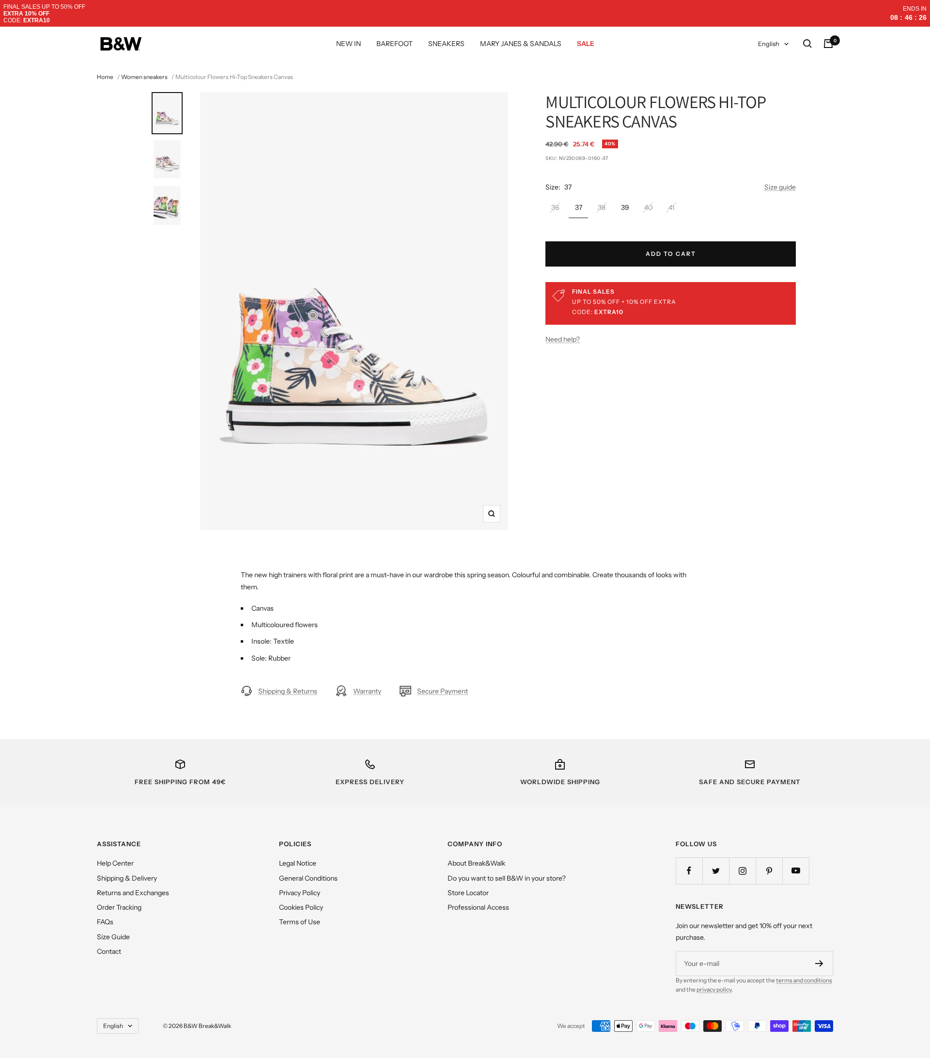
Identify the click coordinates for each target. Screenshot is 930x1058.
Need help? (562, 339)
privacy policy (714, 989)
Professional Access (478, 907)
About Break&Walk (476, 863)
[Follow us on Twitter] (715, 870)
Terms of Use (299, 921)
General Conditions (308, 878)
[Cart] (828, 43)
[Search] (807, 43)
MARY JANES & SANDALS (520, 43)
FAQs (105, 921)
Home (105, 76)
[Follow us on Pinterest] (769, 870)
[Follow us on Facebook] (689, 870)
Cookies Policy (301, 907)
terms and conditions (804, 980)
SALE (585, 43)
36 (555, 207)
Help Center (115, 863)
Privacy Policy (299, 892)
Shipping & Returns (287, 691)
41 (671, 207)
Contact (109, 951)
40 (648, 207)
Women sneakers (144, 76)
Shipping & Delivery (127, 878)
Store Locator (468, 892)
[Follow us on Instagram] (742, 870)
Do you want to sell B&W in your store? (507, 878)
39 (625, 207)
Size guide (780, 187)
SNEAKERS (446, 43)
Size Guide (113, 936)
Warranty (367, 691)
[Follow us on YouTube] (795, 870)
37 (578, 207)
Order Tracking (119, 907)
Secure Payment (442, 691)
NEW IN (348, 43)
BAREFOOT (394, 43)
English (768, 43)
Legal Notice (297, 863)
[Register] (819, 963)
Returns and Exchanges (133, 892)
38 (601, 207)
